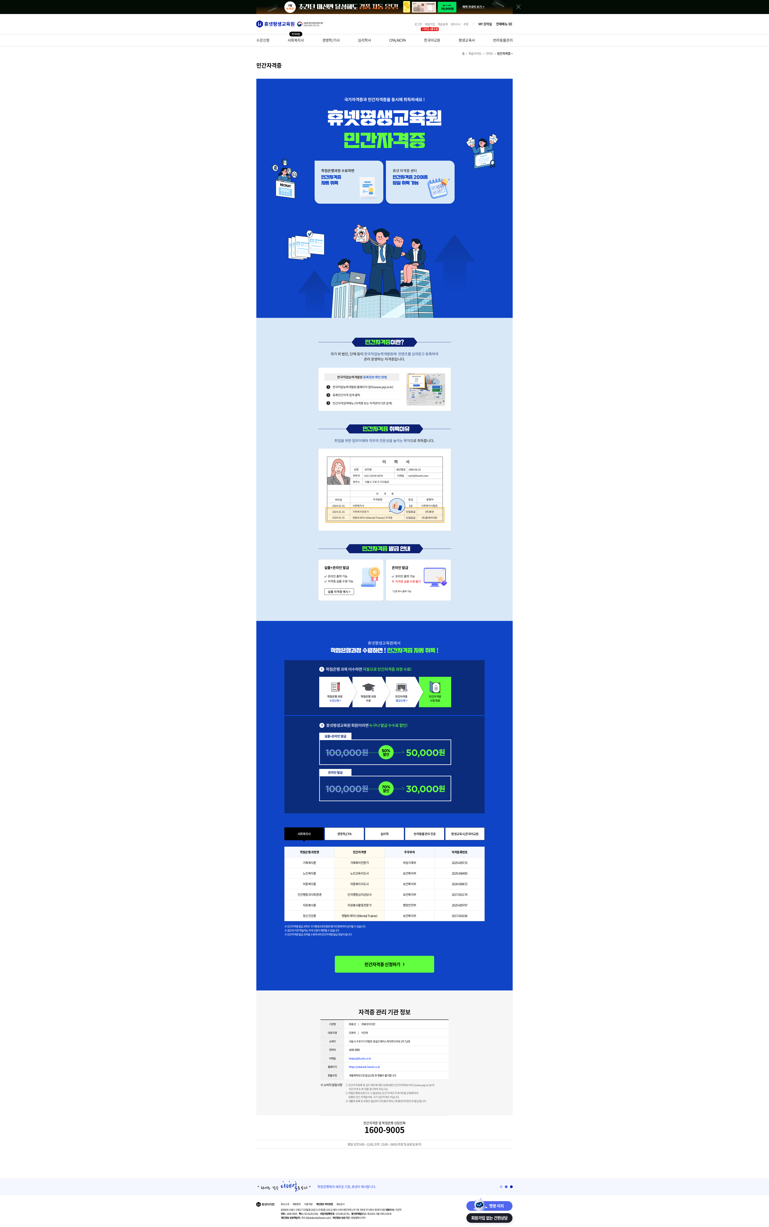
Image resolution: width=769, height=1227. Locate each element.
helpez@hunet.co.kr (360, 1058)
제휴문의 (297, 1204)
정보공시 (340, 1204)
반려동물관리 (503, 40)
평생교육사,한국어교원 (464, 834)
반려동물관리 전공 (425, 834)
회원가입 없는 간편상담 (489, 1218)
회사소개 (285, 1204)
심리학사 (364, 40)
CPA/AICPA (397, 40)
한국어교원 (432, 40)
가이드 (489, 53)
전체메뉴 (501, 24)
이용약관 (308, 1204)
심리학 (384, 834)
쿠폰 (465, 24)
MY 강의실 (485, 24)
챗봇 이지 (496, 1206)
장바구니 (455, 24)
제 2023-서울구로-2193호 (371, 1214)
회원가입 (430, 24)
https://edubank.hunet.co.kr (364, 1067)
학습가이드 (475, 53)
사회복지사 (296, 40)
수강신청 (262, 40)
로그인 (418, 24)
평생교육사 (467, 40)
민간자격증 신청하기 (382, 964)
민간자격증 (503, 53)
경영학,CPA (344, 834)
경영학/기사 (331, 40)
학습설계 (443, 24)
